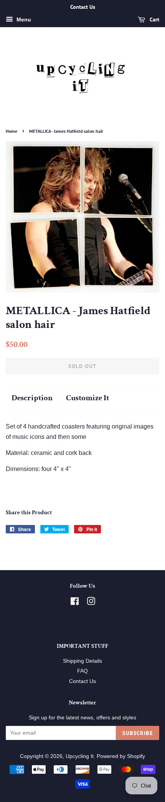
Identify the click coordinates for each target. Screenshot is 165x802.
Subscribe (137, 733)
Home (11, 131)
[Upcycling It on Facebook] (74, 603)
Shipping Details (82, 661)
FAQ (82, 671)
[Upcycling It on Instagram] (91, 603)
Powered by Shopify (121, 756)
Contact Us (82, 681)
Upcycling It (80, 756)
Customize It (87, 398)
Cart (153, 19)
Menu (23, 19)
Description (32, 398)
